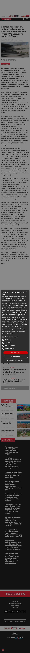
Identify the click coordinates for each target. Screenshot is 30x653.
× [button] (26, 291)
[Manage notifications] (3, 650)
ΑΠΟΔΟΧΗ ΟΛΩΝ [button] (15, 352)
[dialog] (15, 326)
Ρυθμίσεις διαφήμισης (17, 328)
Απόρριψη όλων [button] (15, 356)
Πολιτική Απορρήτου (7, 333)
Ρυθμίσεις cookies (20, 331)
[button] (15, 360)
